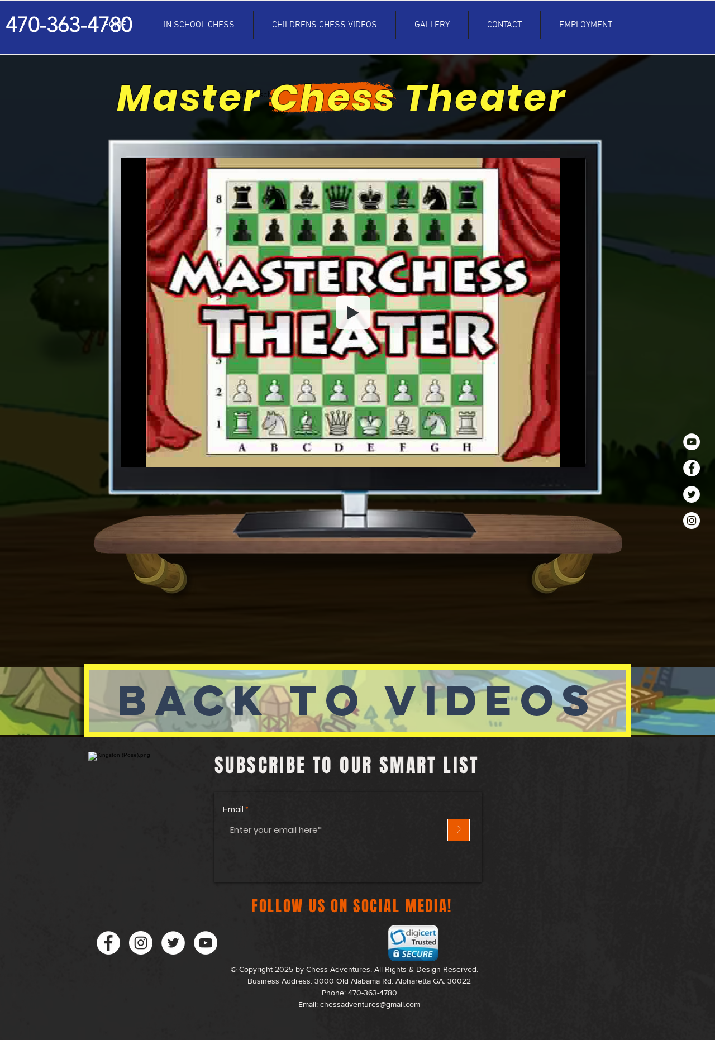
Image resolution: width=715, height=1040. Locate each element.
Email (233, 809)
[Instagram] (691, 520)
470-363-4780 (372, 992)
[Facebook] (691, 468)
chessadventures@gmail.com (370, 1004)
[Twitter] (691, 494)
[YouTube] (691, 441)
